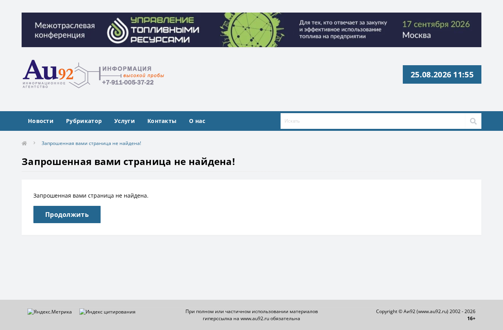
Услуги (124, 121)
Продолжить (67, 214)
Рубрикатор (84, 121)
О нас (197, 121)
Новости (40, 121)
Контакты (161, 121)
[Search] (473, 121)
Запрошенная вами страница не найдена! (91, 143)
